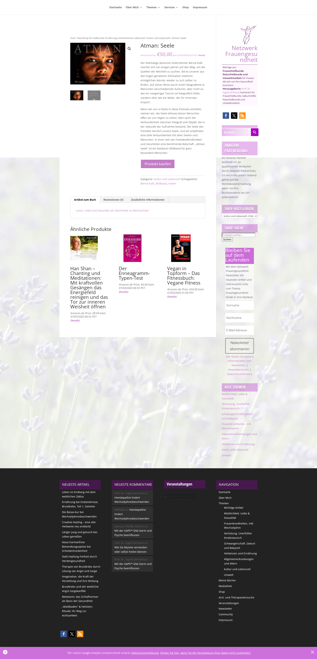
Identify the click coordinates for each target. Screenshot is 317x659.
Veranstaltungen (229, 603)
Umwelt (226, 455)
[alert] (184, 496)
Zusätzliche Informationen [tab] (147, 199)
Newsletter (225, 608)
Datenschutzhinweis (239, 374)
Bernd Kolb (147, 183)
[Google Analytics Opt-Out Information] (5, 653)
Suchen (227, 239)
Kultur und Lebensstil (158, 38)
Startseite (115, 7)
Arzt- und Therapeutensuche (236, 597)
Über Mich (132, 7)
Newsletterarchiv (238, 369)
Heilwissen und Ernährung (238, 444)
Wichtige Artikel (233, 507)
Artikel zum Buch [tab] (85, 199)
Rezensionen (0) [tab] (113, 199)
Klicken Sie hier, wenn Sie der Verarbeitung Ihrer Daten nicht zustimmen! (205, 653)
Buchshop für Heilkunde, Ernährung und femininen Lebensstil (111, 38)
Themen (151, 7)
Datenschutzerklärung (145, 653)
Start (73, 38)
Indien (172, 183)
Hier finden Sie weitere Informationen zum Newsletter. (240, 361)
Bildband (161, 183)
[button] (129, 48)
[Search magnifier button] (254, 132)
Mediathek (225, 586)
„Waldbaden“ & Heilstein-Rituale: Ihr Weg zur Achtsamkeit (77, 611)
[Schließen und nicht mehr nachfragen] (312, 653)
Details (201, 55)
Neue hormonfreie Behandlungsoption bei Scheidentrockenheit (76, 546)
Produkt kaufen (158, 163)
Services (169, 7)
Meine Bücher (227, 580)
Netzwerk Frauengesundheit (241, 53)
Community (226, 614)
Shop (185, 7)
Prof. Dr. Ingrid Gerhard (237, 90)
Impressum (200, 7)
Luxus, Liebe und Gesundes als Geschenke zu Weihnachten (112, 210)
